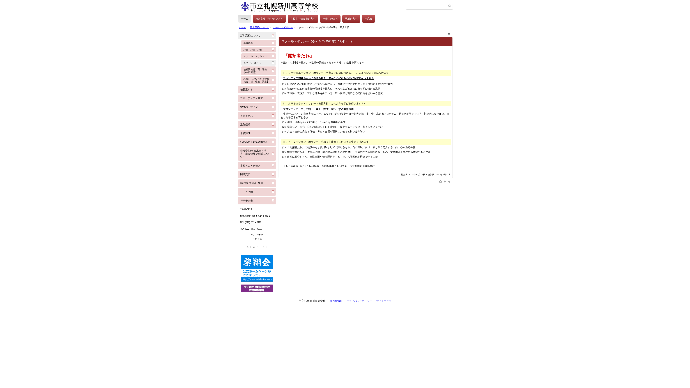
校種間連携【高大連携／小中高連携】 (256, 71)
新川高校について (259, 27)
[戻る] (445, 181)
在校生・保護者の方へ (303, 18)
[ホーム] (322, 6)
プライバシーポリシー (359, 300)
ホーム (244, 18)
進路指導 (245, 124)
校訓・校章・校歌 (252, 49)
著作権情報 (336, 300)
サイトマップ (383, 300)
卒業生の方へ (330, 18)
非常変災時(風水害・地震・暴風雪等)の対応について (254, 153)
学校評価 (245, 133)
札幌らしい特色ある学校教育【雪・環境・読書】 (256, 80)
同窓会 (368, 18)
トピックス (246, 115)
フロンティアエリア (251, 98)
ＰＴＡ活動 (246, 191)
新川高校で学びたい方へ (269, 18)
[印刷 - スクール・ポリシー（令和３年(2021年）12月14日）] (449, 33)
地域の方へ (351, 18)
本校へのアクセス (250, 165)
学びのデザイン (249, 106)
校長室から (246, 89)
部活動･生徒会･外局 (251, 183)
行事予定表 (246, 200)
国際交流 (245, 174)
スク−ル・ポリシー (283, 27)
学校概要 (248, 43)
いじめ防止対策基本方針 (254, 142)
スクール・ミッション (255, 56)
